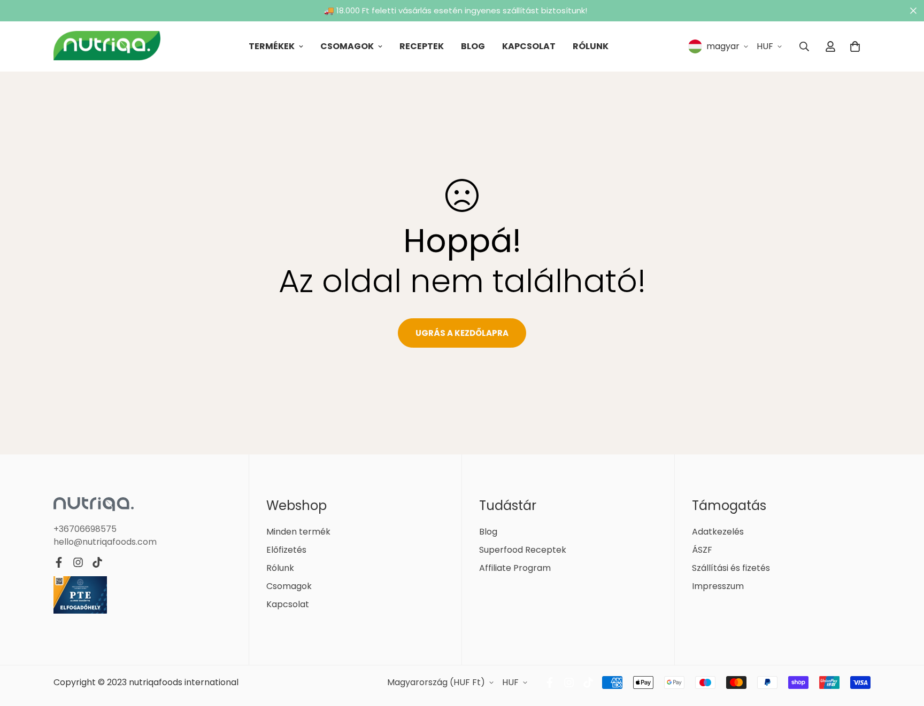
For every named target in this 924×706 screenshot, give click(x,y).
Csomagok (347, 46)
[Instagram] (78, 562)
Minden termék (298, 531)
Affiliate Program (515, 568)
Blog (473, 46)
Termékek (272, 46)
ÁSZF (702, 550)
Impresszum (718, 586)
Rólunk (591, 46)
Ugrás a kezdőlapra (462, 333)
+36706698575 (85, 529)
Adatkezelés (718, 531)
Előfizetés (286, 550)
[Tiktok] (97, 562)
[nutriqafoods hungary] (106, 46)
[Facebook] (58, 562)
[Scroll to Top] (903, 648)
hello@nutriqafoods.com (105, 542)
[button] (855, 46)
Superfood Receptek (522, 550)
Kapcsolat (529, 46)
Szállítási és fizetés (731, 568)
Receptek (421, 46)
